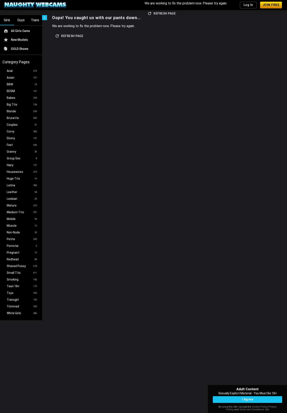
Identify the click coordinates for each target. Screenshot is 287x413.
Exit (267, 409)
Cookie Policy (259, 406)
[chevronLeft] (44, 17)
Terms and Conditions (251, 409)
